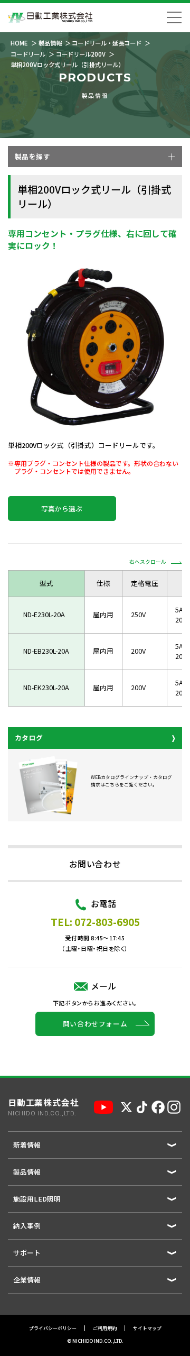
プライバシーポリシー (53, 1328)
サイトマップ (147, 1328)
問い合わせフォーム (95, 1024)
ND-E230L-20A (44, 614)
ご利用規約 (105, 1328)
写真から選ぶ (61, 508)
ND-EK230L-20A (46, 687)
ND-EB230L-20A (46, 651)
